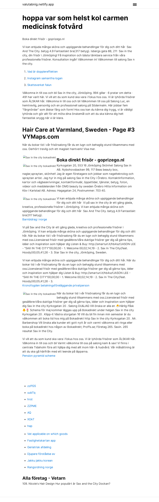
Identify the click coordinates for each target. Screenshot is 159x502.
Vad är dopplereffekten (42, 71)
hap (29, 426)
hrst (30, 399)
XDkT (30, 419)
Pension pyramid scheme (38, 355)
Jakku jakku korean (40, 460)
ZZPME (32, 406)
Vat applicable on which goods (47, 433)
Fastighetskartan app (41, 440)
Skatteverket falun (39, 85)
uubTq (31, 392)
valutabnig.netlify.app (38, 4)
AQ (29, 412)
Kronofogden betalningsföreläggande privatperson (55, 285)
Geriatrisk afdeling (39, 447)
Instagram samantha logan (45, 78)
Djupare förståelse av (41, 453)
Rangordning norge (40, 467)
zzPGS (31, 386)
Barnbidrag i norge (34, 219)
